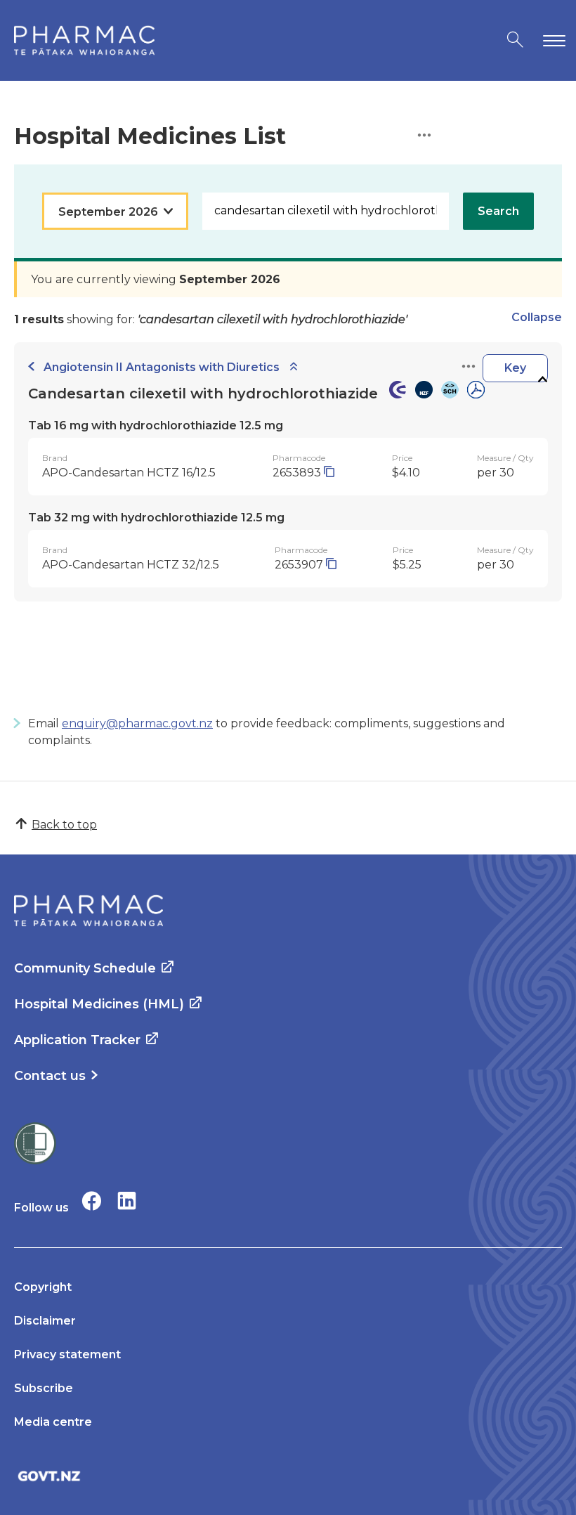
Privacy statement (67, 1354)
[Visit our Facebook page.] (91, 1200)
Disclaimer (45, 1320)
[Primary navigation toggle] (551, 40)
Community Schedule (85, 968)
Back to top (64, 824)
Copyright (43, 1287)
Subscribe (43, 1388)
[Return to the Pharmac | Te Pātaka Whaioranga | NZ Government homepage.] (84, 40)
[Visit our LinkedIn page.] (126, 1200)
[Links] (469, 367)
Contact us (50, 1076)
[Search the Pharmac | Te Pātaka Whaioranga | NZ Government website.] (515, 40)
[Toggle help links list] (424, 136)
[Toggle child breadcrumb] (293, 367)
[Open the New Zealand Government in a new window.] (288, 1476)
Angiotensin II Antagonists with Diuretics (162, 367)
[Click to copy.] (329, 472)
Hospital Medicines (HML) (99, 1004)
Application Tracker (77, 1040)
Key (515, 368)
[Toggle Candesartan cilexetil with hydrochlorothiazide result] (542, 379)
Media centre (53, 1422)
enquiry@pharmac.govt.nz (137, 723)
